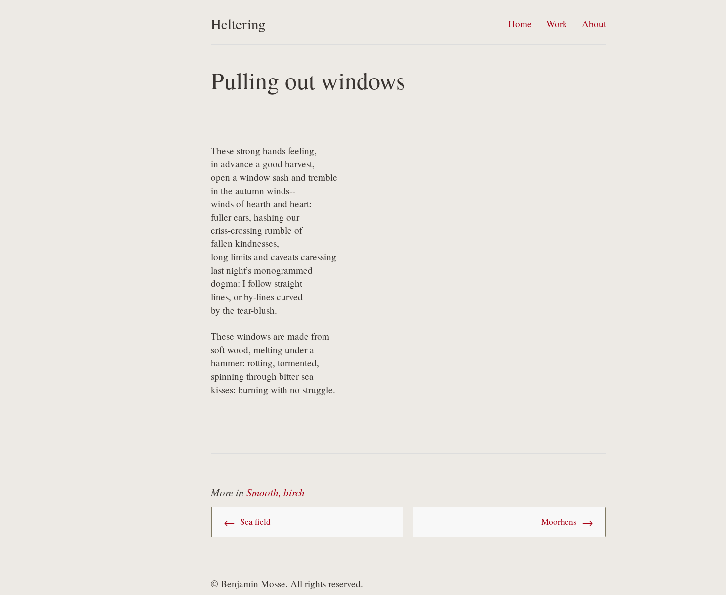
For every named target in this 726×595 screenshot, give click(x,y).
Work (556, 23)
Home (520, 23)
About (594, 23)
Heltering (238, 23)
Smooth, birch (275, 492)
